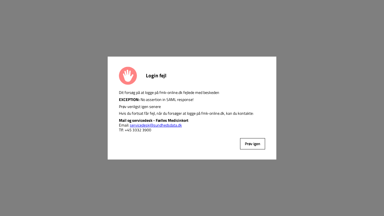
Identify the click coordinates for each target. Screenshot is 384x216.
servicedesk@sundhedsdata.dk (156, 125)
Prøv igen (252, 144)
